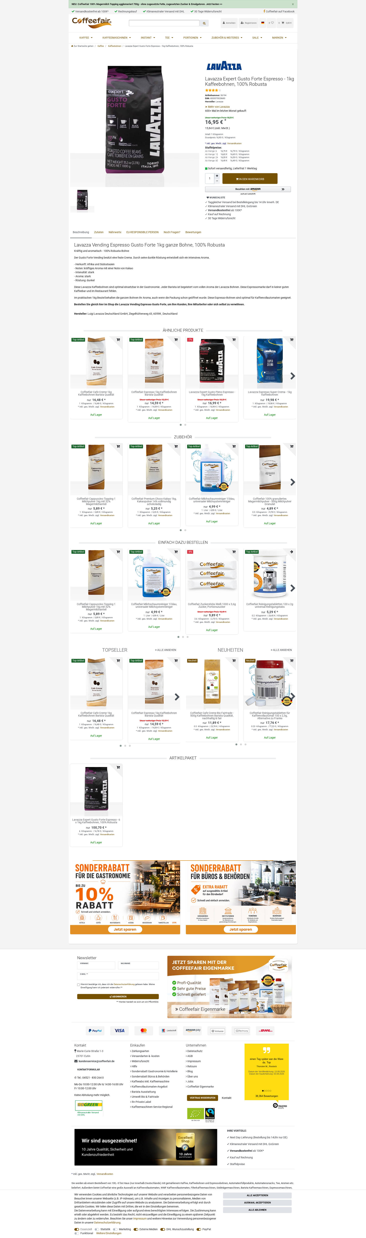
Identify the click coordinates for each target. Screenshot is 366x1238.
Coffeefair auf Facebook (280, 11)
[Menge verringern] (217, 181)
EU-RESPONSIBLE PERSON (142, 232)
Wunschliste (217, 197)
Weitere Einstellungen (108, 1233)
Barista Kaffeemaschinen (254, 1187)
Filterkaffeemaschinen (203, 1187)
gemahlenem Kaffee (177, 1183)
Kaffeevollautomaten (148, 1187)
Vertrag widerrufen (202, 1098)
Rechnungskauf (127, 11)
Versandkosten (234, 143)
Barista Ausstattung (143, 1091)
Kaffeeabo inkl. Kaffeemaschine (150, 1081)
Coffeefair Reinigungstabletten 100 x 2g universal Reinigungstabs (269, 605)
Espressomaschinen (281, 1187)
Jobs (190, 1081)
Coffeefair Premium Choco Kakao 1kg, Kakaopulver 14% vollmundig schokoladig (154, 501)
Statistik (105, 1229)
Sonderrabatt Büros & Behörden (150, 1076)
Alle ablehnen (257, 1210)
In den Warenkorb (251, 179)
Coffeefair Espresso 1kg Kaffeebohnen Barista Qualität (154, 393)
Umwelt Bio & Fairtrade (145, 1096)
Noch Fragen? (172, 232)
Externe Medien (149, 1229)
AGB (190, 1056)
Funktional (86, 1233)
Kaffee (84, 37)
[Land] (262, 23)
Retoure (192, 1066)
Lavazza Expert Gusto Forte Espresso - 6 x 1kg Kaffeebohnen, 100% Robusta (96, 821)
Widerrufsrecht (140, 1061)
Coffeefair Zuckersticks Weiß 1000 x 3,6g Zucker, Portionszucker (212, 605)
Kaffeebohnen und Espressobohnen (208, 1183)
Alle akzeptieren (257, 1195)
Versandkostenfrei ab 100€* (91, 11)
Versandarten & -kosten (145, 1056)
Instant (146, 37)
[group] (96, 362)
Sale (255, 37)
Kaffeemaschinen (115, 37)
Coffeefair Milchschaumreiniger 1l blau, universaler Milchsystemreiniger (212, 500)
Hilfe (134, 1066)
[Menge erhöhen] (217, 176)
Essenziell (86, 1229)
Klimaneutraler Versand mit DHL (166, 11)
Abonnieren (119, 996)
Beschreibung (81, 232)
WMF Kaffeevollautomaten (175, 1187)
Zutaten (99, 232)
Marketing (125, 1229)
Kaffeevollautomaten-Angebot (149, 1086)
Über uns (192, 1076)
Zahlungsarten (140, 1051)
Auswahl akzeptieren (257, 1202)
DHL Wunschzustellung (180, 1229)
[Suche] (204, 23)
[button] (248, 191)
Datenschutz (194, 1051)
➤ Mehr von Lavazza (217, 106)
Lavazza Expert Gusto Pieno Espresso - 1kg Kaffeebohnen (212, 393)
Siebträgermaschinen (228, 1187)
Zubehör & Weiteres (225, 37)
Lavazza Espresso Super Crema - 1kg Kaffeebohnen (270, 393)
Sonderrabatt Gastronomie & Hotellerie (154, 1071)
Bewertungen (193, 232)
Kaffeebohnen (114, 46)
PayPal (206, 1229)
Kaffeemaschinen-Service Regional (152, 1106)
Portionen (191, 37)
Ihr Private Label (141, 1101)
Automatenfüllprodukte (241, 1183)
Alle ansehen (166, 649)
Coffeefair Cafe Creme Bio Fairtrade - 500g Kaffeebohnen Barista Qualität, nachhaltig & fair (212, 716)
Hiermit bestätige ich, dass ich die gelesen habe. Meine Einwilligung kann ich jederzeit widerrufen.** (118, 986)
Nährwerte (115, 232)
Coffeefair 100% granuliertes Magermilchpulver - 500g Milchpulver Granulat (269, 501)
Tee (167, 37)
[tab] (81, 232)
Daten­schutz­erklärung (107, 1222)
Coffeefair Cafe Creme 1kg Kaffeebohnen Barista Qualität (96, 393)
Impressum (194, 1061)
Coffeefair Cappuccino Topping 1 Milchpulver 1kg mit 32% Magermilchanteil (96, 501)
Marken (278, 37)
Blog (190, 1071)
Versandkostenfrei (241, 1150)
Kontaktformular (88, 1069)
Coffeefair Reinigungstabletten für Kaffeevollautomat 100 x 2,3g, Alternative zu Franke (270, 716)
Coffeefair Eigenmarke (200, 1086)
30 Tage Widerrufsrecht (208, 11)
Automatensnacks (265, 1183)
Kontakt (226, 1097)
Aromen (285, 1183)
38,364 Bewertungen (266, 1096)
